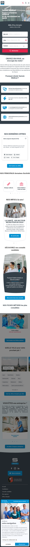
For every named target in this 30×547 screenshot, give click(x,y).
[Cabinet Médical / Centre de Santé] (21, 186)
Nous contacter (16, 473)
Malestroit (13, 382)
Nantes (18, 375)
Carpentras (5, 382)
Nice (19, 378)
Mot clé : (5, 34)
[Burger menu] (28, 3)
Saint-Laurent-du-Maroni (17, 385)
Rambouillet (5, 378)
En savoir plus (15, 236)
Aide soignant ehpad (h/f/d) (11, 138)
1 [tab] (10, 193)
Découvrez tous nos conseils (15, 298)
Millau (20, 382)
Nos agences (5, 494)
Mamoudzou (6, 385)
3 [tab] (15, 193)
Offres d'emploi (6, 496)
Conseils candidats (6, 491)
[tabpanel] (15, 148)
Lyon (4, 375)
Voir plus (14, 389)
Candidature (5, 489)
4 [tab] (17, 193)
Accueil (4, 486)
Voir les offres (7, 368)
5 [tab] (19, 193)
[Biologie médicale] (8, 186)
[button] (25, 138)
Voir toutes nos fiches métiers (15, 340)
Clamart (13, 378)
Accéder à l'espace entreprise (15, 446)
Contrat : (5, 46)
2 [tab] (13, 193)
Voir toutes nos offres (15, 166)
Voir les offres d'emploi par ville (15, 394)
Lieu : (4, 40)
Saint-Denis (10, 375)
